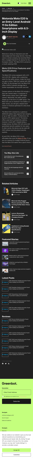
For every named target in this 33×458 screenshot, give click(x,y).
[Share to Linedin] (30, 36)
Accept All (16, 450)
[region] (16, 444)
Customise (17, 454)
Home (3, 8)
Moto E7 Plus (22, 138)
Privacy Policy (22, 396)
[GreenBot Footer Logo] (9, 383)
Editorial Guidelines (6, 420)
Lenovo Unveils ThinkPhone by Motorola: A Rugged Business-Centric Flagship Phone (14, 162)
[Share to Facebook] (24, 36)
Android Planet (7, 146)
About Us (4, 430)
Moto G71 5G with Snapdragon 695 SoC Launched (13, 168)
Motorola (10, 8)
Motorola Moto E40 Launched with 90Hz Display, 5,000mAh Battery (14, 173)
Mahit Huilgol (13, 36)
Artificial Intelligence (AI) (8, 415)
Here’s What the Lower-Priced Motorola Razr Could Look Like (13, 157)
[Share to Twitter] (27, 36)
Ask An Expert (5, 417)
